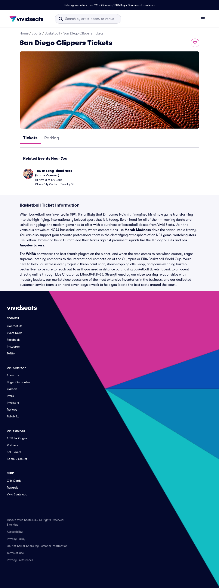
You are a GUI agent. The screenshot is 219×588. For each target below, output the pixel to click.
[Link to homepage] (27, 18)
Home (24, 33)
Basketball (52, 33)
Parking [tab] (51, 137)
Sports (36, 33)
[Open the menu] (202, 18)
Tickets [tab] (30, 137)
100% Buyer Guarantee (127, 5)
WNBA (31, 254)
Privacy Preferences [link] (20, 560)
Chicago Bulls (163, 240)
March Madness (137, 230)
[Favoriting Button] (195, 43)
